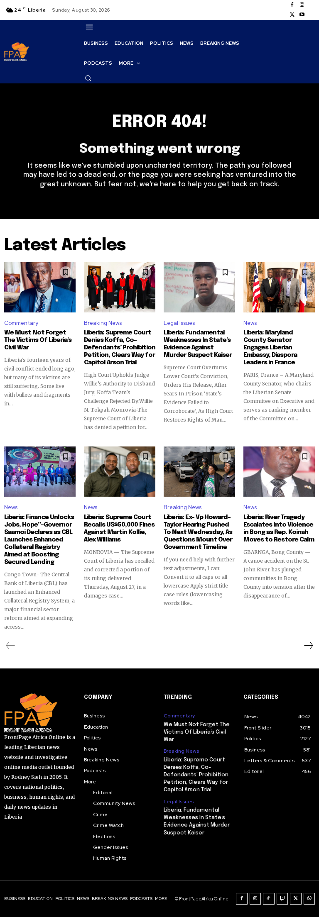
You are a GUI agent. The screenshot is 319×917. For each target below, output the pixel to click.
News (250, 323)
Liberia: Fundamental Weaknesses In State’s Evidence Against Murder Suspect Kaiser (198, 344)
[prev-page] (10, 645)
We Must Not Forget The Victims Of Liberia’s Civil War (37, 340)
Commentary (21, 323)
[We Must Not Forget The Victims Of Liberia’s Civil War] (40, 287)
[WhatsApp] (309, 899)
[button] (88, 78)
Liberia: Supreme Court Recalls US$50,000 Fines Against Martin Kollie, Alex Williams (119, 528)
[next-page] (308, 645)
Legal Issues (179, 323)
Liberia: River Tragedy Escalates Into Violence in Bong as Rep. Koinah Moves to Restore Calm (278, 528)
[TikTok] (269, 899)
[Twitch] (282, 899)
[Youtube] (302, 15)
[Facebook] (292, 5)
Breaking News (103, 323)
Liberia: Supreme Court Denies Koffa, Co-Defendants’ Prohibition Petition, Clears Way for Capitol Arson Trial (119, 347)
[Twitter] (292, 15)
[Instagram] (302, 5)
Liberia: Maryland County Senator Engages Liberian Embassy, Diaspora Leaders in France (270, 347)
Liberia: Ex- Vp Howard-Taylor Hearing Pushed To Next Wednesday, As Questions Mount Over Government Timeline (198, 532)
